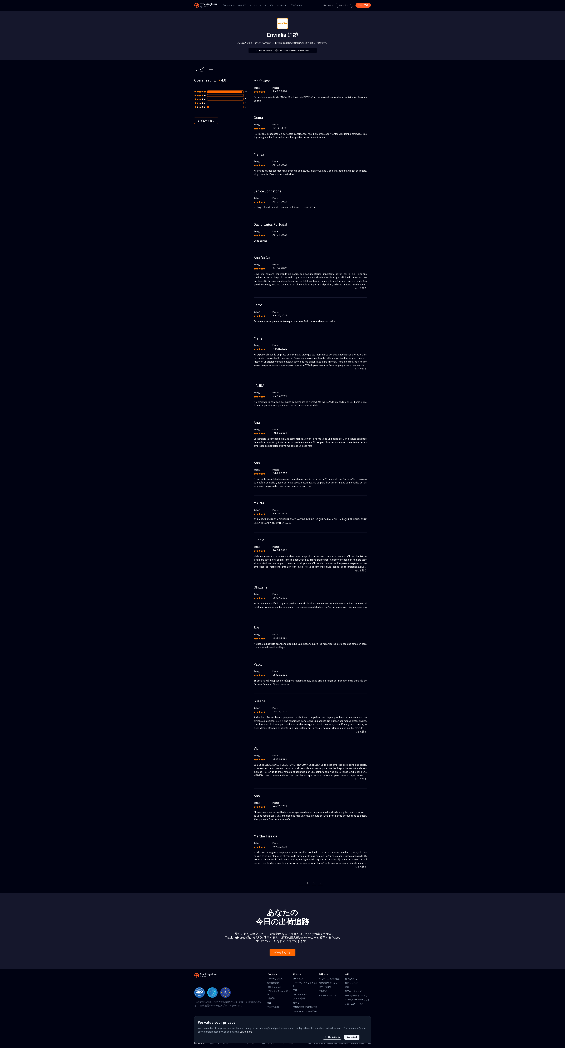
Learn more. (246, 1031)
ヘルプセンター (300, 994)
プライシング (296, 5)
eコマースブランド (327, 995)
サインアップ (344, 5)
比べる (296, 1002)
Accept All (352, 1037)
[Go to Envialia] (282, 23)
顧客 (347, 987)
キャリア (242, 5)
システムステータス (354, 1004)
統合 (269, 1002)
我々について (351, 978)
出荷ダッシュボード (276, 987)
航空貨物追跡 (273, 982)
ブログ (296, 990)
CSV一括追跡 (325, 987)
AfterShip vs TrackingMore (305, 1006)
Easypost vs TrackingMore (305, 1011)
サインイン (328, 5)
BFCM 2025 (298, 978)
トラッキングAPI (275, 978)
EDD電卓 (323, 991)
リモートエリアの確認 (329, 978)
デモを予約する (282, 952)
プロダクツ (227, 5)
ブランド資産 (299, 998)
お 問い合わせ (351, 982)
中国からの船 (273, 1006)
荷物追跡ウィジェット (329, 982)
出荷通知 (271, 998)
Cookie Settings (332, 1037)
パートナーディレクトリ (356, 995)
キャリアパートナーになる (357, 999)
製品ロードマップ (353, 991)
